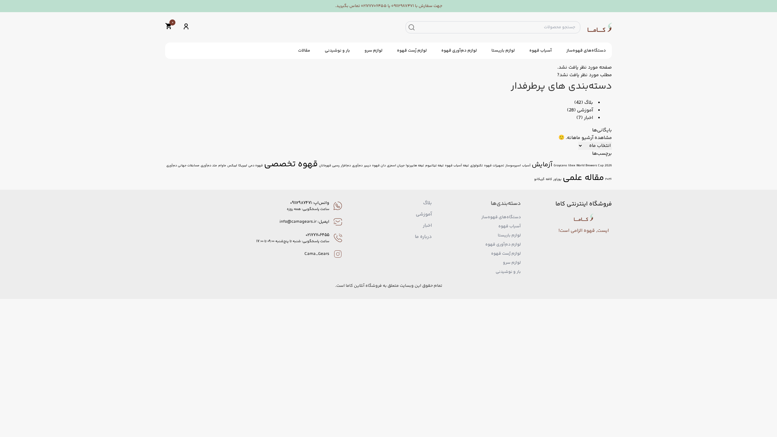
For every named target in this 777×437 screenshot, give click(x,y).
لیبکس (232, 165)
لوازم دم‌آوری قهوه (459, 50)
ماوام (222, 165)
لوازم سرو (373, 50)
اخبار (588, 118)
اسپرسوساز (513, 165)
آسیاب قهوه (540, 50)
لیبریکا (242, 165)
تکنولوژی (476, 165)
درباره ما (423, 237)
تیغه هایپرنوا (415, 165)
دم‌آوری (357, 165)
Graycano (560, 165)
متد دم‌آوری (209, 165)
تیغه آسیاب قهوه (457, 165)
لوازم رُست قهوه (412, 50)
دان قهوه (379, 165)
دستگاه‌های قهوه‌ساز (586, 50)
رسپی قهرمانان (329, 165)
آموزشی (585, 110)
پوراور (557, 179)
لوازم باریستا (503, 50)
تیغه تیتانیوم (434, 165)
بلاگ (588, 103)
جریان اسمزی (396, 165)
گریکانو (539, 179)
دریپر (367, 165)
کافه (549, 179)
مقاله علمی (583, 178)
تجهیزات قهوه (494, 165)
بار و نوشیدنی (337, 50)
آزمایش (542, 165)
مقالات (304, 50)
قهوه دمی (255, 165)
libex (571, 165)
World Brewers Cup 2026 (594, 165)
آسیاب (526, 165)
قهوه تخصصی (291, 164)
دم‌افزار (346, 165)
